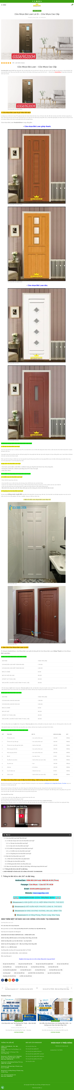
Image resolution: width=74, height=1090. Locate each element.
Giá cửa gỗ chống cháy (31, 1046)
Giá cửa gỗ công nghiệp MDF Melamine (35, 1056)
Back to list (37, 988)
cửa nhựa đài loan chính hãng (37, 966)
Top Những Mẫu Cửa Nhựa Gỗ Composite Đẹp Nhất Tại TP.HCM (16, 950)
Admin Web (35, 17)
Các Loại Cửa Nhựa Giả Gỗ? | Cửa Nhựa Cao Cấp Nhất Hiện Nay (30, 928)
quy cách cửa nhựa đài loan (54, 972)
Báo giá (39, 10)
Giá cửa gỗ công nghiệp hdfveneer (34, 1051)
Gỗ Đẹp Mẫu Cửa (20, 1027)
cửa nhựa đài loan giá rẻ (25, 969)
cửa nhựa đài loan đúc (53, 966)
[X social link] (35, 1)
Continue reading (18, 1032)
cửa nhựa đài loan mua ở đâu (55, 969)
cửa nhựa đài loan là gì (40, 969)
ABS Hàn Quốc (13, 947)
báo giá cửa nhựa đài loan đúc (25, 963)
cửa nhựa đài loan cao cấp (21, 966)
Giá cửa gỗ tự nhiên (30, 1061)
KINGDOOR (54, 919)
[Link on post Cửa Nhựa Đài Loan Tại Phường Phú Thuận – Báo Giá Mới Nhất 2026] (18, 1009)
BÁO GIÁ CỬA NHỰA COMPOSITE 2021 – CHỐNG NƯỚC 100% (19, 934)
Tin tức (35, 10)
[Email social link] (37, 1)
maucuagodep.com (41, 893)
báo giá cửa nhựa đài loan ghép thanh (44, 963)
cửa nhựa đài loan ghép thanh (9, 969)
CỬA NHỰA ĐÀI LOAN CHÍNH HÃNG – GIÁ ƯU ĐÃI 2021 (14, 953)
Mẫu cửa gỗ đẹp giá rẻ (6, 956)
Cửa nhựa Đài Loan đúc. (38, 285)
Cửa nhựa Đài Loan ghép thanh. (37, 126)
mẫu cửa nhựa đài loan (19, 972)
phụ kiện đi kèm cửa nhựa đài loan (36, 972)
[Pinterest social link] (39, 1)
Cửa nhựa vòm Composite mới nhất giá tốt (11, 931)
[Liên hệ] (2, 1087)
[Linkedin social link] (41, 1)
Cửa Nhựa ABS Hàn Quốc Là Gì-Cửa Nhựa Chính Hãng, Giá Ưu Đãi (20, 937)
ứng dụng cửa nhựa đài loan (9, 976)
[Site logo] (37, 4)
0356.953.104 (31, 880)
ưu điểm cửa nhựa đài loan (26, 976)
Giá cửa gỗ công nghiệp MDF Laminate (35, 1053)
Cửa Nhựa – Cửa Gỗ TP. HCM (41, 884)
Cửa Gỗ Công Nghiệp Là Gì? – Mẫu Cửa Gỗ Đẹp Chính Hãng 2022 (20, 943)
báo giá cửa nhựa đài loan (9, 963)
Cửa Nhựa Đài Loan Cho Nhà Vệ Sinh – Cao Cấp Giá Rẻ (18, 940)
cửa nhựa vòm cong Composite (11, 925)
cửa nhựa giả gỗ (6, 972)
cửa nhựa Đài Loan (7, 966)
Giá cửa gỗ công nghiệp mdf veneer (34, 1058)
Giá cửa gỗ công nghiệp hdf (32, 1048)
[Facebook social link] (33, 1)
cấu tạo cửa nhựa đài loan (63, 963)
